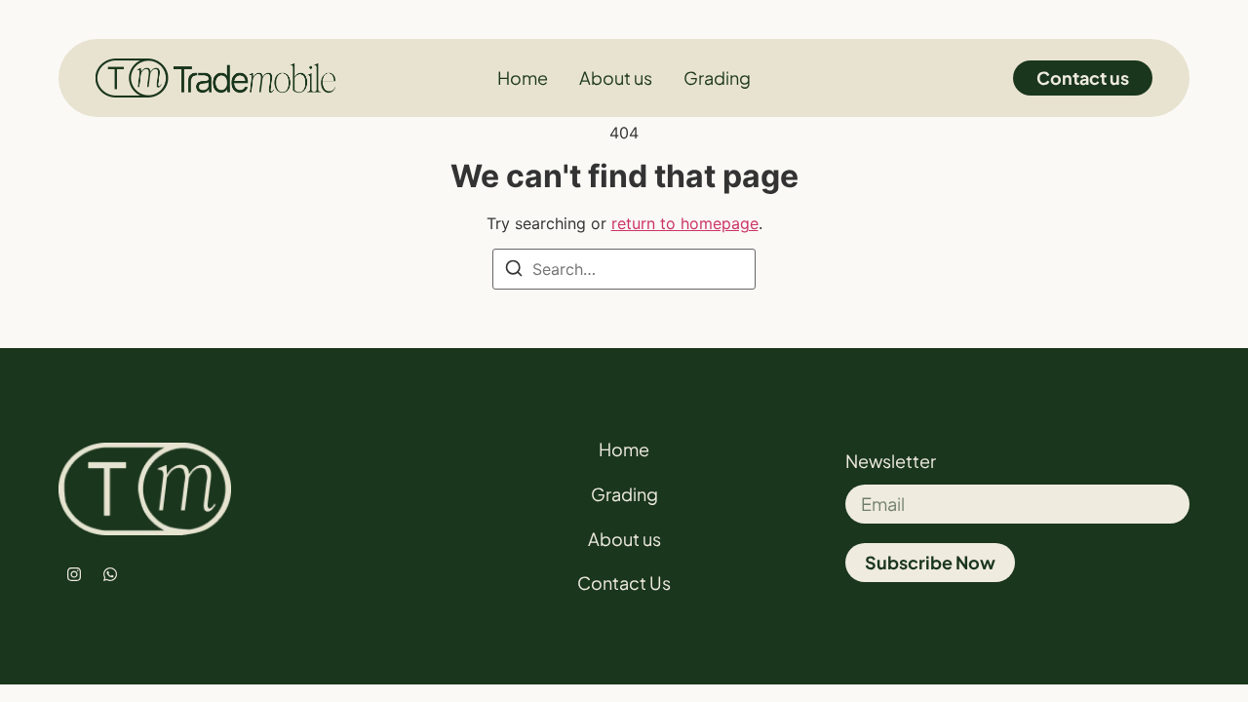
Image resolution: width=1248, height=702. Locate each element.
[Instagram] (74, 574)
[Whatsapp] (110, 574)
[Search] (513, 271)
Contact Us (624, 582)
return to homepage (685, 223)
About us (624, 538)
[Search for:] (624, 269)
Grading (624, 494)
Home (624, 449)
